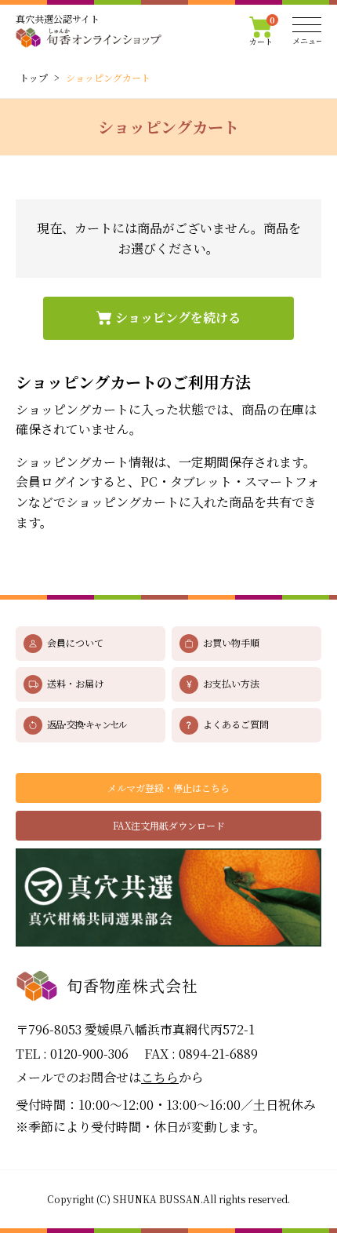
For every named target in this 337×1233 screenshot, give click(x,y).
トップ (34, 77)
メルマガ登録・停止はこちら (168, 787)
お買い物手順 (231, 642)
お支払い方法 (231, 683)
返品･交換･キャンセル (86, 724)
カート (262, 31)
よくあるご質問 (236, 724)
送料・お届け (75, 683)
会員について (75, 642)
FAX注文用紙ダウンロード (169, 825)
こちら (160, 1077)
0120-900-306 (89, 1054)
